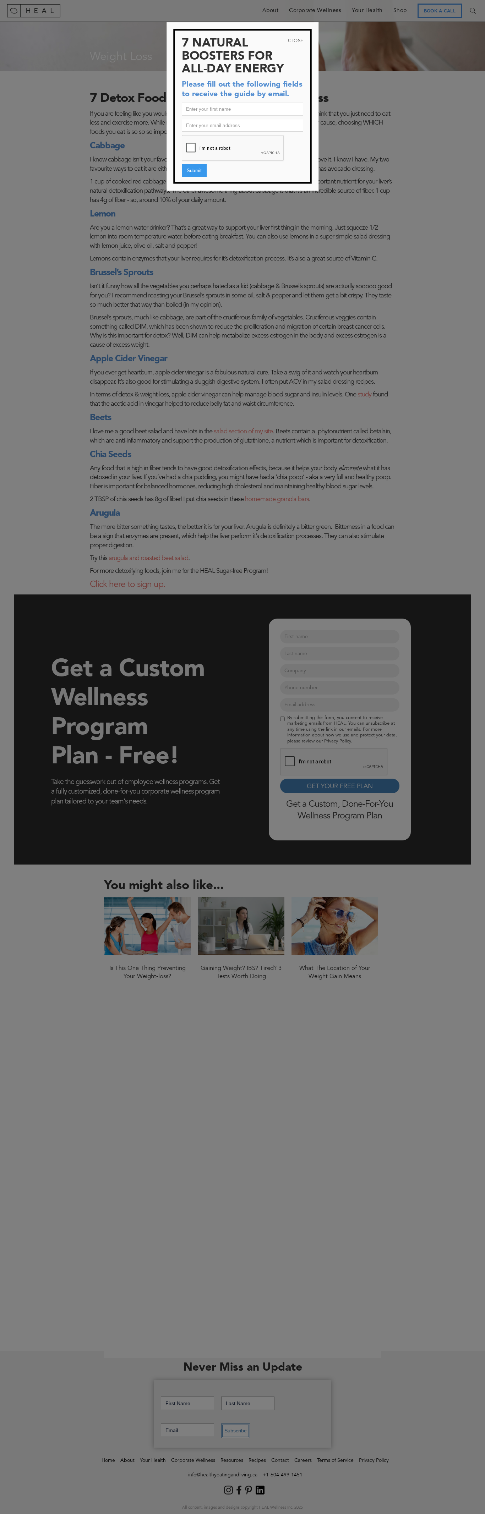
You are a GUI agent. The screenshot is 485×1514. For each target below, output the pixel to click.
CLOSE (295, 40)
